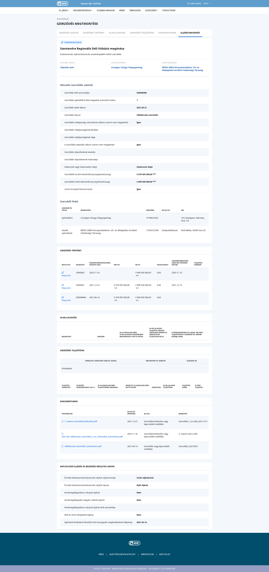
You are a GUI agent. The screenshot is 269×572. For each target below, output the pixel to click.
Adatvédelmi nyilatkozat (122, 554)
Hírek (122, 10)
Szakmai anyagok (106, 10)
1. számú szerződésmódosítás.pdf (80, 421)
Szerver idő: (86, 3)
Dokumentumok (167, 32)
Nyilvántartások (82, 10)
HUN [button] (206, 3)
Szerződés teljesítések (142, 32)
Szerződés (151, 10)
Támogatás (135, 10)
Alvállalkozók (117, 32)
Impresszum (147, 554)
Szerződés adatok (68, 32)
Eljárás (63, 10)
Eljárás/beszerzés (190, 32)
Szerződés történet (93, 32)
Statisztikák (168, 10)
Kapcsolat (165, 554)
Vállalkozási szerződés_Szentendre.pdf (82, 446)
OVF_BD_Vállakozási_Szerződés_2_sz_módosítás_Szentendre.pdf (92, 436)
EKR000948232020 (72, 42)
